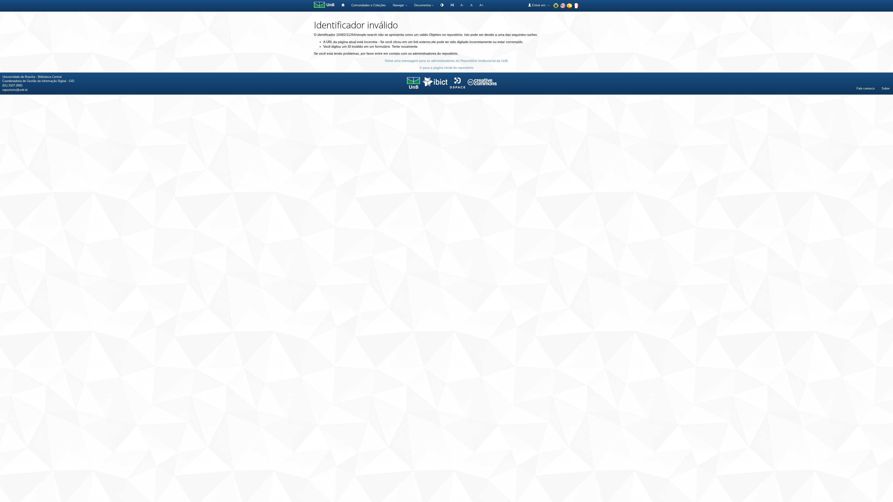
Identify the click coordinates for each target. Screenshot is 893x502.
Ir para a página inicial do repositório (446, 67)
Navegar (399, 5)
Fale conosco (865, 88)
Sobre (886, 88)
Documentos (422, 5)
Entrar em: (539, 5)
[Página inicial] (343, 5)
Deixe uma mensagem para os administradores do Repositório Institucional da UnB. (446, 61)
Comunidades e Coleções (368, 5)
